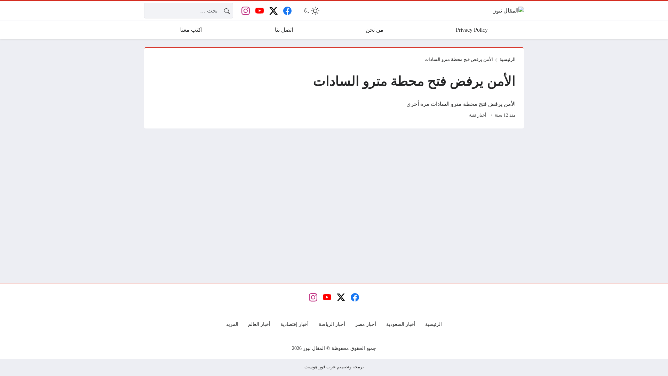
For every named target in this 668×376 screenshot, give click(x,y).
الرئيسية (508, 59)
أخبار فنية (477, 115)
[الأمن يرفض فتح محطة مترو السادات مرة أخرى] (458, 110)
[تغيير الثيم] (311, 11)
